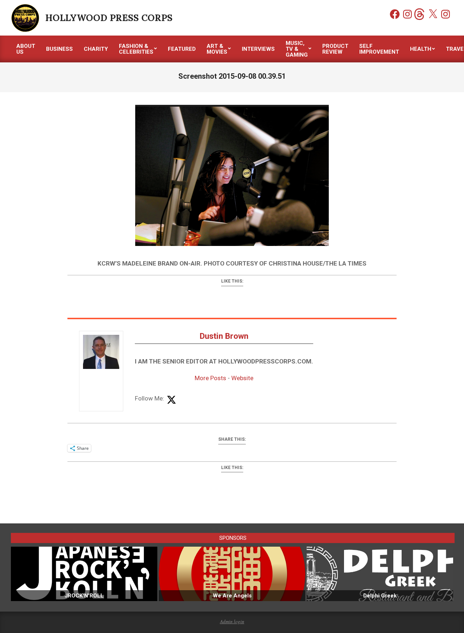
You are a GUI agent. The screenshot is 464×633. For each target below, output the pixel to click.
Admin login (232, 621)
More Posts (210, 378)
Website (242, 378)
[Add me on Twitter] (171, 400)
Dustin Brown (224, 336)
